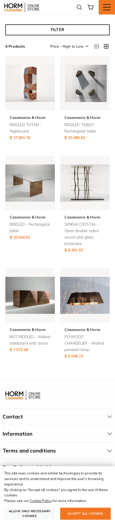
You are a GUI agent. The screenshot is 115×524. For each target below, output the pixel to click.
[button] (69, 46)
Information (17, 434)
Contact (13, 416)
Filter (57, 29)
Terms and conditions (29, 450)
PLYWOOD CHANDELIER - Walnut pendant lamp (84, 343)
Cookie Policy (41, 501)
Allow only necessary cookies (30, 513)
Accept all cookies (85, 513)
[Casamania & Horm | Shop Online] (23, 7)
